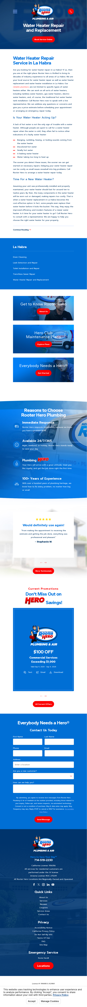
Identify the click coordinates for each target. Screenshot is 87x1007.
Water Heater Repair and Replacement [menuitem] (31, 279)
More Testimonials (43, 571)
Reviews (43, 904)
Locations (43, 965)
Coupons (43, 907)
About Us (43, 897)
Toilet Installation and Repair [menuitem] (26, 268)
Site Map (43, 944)
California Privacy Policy (43, 931)
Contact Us (43, 914)
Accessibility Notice (43, 927)
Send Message (43, 819)
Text (30, 672)
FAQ (43, 941)
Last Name (49, 737)
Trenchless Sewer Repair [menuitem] (24, 274)
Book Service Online (43, 39)
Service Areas (43, 911)
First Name (18, 737)
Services (43, 900)
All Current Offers (43, 704)
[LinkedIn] (48, 884)
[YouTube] (53, 884)
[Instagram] (43, 884)
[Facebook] (34, 884)
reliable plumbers (21, 86)
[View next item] (45, 563)
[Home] (43, 11)
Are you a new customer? (25, 771)
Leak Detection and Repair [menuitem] (25, 262)
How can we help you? (23, 782)
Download (58, 672)
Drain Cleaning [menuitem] (19, 257)
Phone (16, 748)
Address (16, 759)
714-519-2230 (43, 860)
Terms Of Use (43, 938)
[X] (38, 884)
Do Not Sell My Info (43, 934)
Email (43, 672)
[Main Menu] (15, 11)
